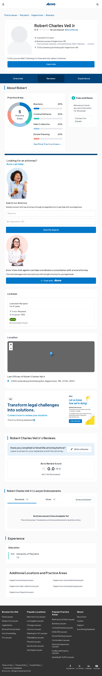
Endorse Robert (83, 499)
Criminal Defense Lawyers (62, 628)
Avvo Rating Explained (86, 629)
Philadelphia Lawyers (35, 637)
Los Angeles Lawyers (35, 621)
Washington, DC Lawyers (37, 633)
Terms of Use (7, 665)
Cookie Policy (35, 665)
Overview (18, 78)
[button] (51, 354)
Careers (80, 621)
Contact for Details (80, 120)
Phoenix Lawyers (34, 642)
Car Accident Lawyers (61, 640)
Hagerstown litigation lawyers (21, 592)
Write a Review (71, 30)
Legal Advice (7, 625)
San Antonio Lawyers (35, 646)
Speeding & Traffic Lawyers (63, 657)
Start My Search (51, 229)
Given (50, 499)
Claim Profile (51, 64)
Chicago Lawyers (34, 625)
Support (80, 625)
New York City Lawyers (36, 617)
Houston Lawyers (34, 629)
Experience (84, 78)
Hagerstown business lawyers (21, 580)
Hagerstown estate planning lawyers (68, 586)
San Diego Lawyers (34, 650)
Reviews (51, 78)
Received (21, 499)
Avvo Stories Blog (9, 633)
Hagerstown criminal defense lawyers (68, 580)
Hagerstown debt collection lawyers (24, 586)
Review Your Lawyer (10, 621)
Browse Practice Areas (11, 629)
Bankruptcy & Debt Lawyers (63, 619)
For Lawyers (7, 637)
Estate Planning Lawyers (62, 636)
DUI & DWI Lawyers (59, 632)
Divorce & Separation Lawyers (60, 645)
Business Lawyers (59, 623)
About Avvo (81, 617)
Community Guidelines (12, 668)
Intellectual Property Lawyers (60, 652)
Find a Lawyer (7, 617)
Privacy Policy (21, 665)
